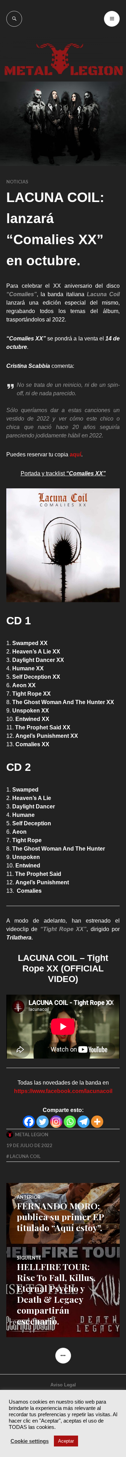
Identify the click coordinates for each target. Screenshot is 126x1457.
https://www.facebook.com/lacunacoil (63, 1091)
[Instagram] (56, 1121)
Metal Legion (31, 1134)
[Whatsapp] (70, 1121)
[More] (97, 1121)
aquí (75, 454)
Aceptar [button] (66, 1441)
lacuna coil (25, 1156)
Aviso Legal (63, 1384)
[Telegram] (83, 1121)
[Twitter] (42, 1121)
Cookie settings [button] (29, 1441)
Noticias (17, 181)
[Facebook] (29, 1121)
